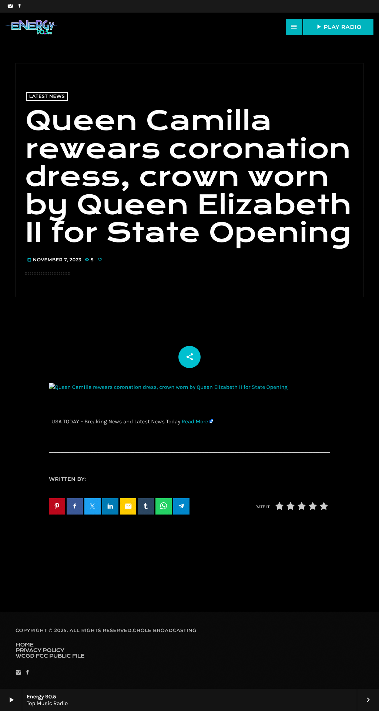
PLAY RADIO (338, 26)
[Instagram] (10, 6)
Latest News (47, 96)
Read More (195, 421)
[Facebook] (19, 6)
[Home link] (31, 27)
